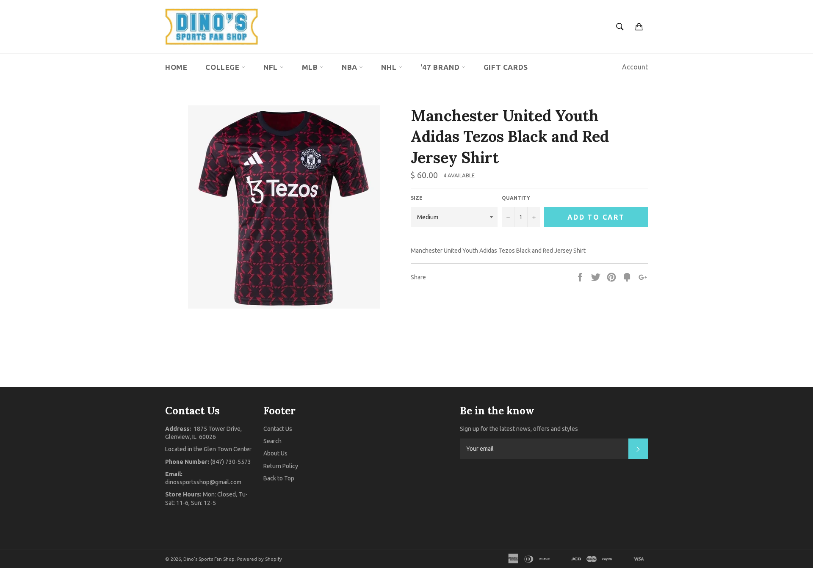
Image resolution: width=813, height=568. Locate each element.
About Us (275, 453)
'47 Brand (441, 67)
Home (176, 67)
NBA (350, 67)
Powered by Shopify (259, 559)
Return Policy (280, 466)
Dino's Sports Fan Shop (209, 559)
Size (417, 198)
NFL (271, 67)
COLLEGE (223, 67)
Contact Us (277, 428)
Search (272, 441)
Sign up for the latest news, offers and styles (519, 428)
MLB (311, 67)
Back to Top (278, 478)
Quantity (516, 198)
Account (635, 67)
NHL (389, 67)
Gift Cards (506, 67)
